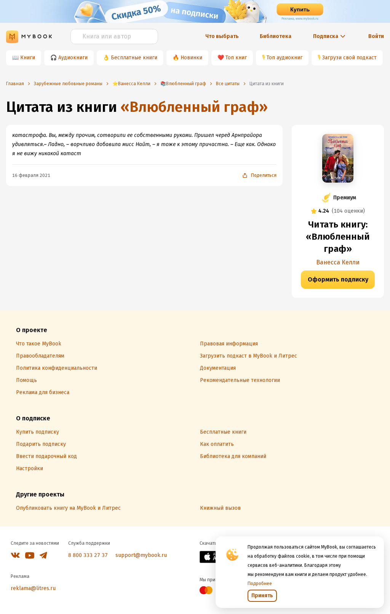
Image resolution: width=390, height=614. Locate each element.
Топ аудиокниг (284, 57)
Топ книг (236, 57)
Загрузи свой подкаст (349, 57)
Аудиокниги (73, 57)
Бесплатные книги (134, 57)
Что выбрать (222, 36)
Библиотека (275, 36)
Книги (27, 57)
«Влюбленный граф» (194, 107)
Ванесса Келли (338, 262)
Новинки (191, 57)
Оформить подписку (338, 279)
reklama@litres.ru (33, 588)
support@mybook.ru (141, 555)
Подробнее (260, 583)
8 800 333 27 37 (88, 555)
